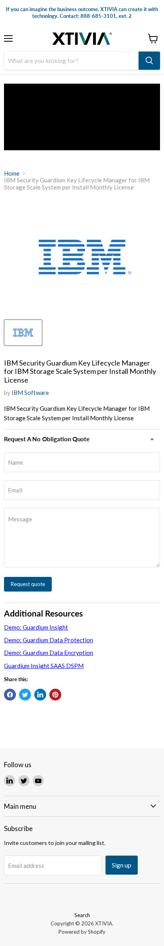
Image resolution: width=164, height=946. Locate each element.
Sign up (121, 865)
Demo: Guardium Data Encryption (48, 652)
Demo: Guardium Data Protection (48, 639)
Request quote (28, 584)
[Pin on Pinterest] (55, 695)
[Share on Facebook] (10, 695)
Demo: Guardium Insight (36, 627)
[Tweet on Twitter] (25, 695)
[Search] (149, 61)
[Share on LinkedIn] (40, 695)
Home (12, 173)
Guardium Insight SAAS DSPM (44, 665)
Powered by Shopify (82, 932)
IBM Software (30, 392)
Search (82, 915)
